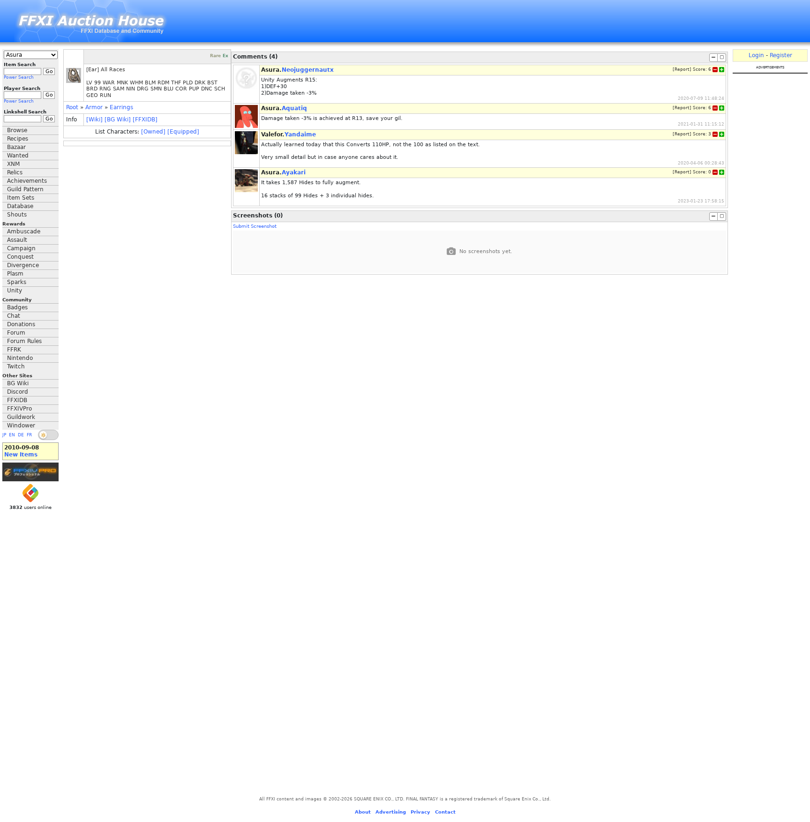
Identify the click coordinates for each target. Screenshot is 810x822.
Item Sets (20, 197)
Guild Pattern (25, 189)
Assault (17, 240)
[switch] (48, 435)
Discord (17, 392)
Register (781, 55)
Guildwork (21, 417)
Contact (445, 812)
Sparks (16, 282)
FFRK (14, 349)
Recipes (17, 138)
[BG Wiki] (118, 119)
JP (4, 435)
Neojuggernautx (308, 70)
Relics (14, 172)
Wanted (18, 155)
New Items (21, 454)
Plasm (15, 273)
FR (29, 435)
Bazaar (16, 147)
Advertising (390, 812)
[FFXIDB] (145, 119)
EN (12, 435)
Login (756, 55)
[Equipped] (183, 131)
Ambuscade (23, 231)
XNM (13, 164)
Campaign (21, 248)
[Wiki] (94, 119)
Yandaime (300, 134)
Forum (16, 332)
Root (72, 107)
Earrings (121, 107)
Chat (13, 316)
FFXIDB (17, 400)
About (363, 812)
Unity (14, 290)
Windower (21, 425)
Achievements (27, 181)
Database (20, 206)
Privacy (420, 812)
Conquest (20, 257)
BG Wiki (18, 383)
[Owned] (153, 131)
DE (21, 435)
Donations (21, 324)
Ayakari (294, 172)
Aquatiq (294, 108)
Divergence (23, 265)
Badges (17, 307)
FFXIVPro (19, 408)
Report (682, 69)
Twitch (16, 366)
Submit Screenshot (255, 226)
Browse (17, 130)
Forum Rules (24, 341)
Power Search (19, 77)
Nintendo (20, 358)
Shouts (17, 214)
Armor (94, 107)
